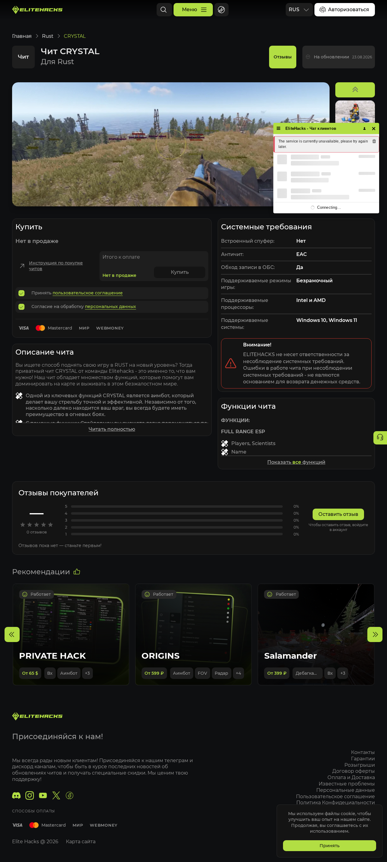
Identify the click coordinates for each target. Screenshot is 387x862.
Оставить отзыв (338, 514)
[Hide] (374, 128)
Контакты (363, 752)
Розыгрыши (359, 765)
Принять (330, 845)
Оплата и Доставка (351, 777)
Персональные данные (345, 790)
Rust (48, 36)
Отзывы (283, 57)
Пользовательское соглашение (335, 796)
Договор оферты (353, 771)
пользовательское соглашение (88, 293)
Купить (180, 272)
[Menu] (278, 128)
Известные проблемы (347, 784)
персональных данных (110, 306)
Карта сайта (81, 841)
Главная (22, 36)
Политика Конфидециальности (335, 802)
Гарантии (363, 759)
